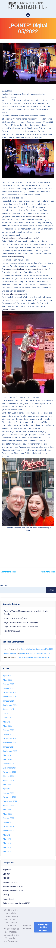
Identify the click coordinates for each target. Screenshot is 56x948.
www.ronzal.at (9, 309)
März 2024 (7, 759)
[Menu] (28, 15)
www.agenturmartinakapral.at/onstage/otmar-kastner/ (26, 269)
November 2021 (9, 831)
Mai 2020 (7, 839)
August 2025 (8, 709)
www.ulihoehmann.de (36, 216)
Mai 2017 (7, 852)
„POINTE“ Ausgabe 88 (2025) (15, 618)
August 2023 (8, 780)
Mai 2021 (7, 835)
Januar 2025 (8, 734)
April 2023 (7, 789)
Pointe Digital (8, 899)
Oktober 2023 (8, 776)
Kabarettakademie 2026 (13, 891)
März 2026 (7, 680)
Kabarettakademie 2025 (13, 886)
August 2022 (8, 806)
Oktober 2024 (8, 747)
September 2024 (10, 751)
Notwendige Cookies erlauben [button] (43, 927)
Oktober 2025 (8, 701)
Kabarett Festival (10, 882)
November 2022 (9, 797)
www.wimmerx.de (15, 257)
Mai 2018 (7, 847)
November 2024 (9, 743)
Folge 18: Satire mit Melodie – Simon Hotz (21, 627)
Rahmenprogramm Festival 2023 (16, 903)
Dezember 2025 (9, 692)
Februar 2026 (8, 684)
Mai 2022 (7, 810)
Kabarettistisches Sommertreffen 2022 (37, 649)
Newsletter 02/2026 (12, 631)
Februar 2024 (8, 764)
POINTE (6, 895)
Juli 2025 (7, 713)
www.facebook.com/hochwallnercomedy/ (21, 238)
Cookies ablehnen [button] (27, 927)
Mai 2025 (7, 722)
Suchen (3, 585)
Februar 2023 (8, 793)
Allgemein (7, 870)
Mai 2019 (7, 843)
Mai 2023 (7, 785)
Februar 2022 (8, 818)
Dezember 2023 (9, 768)
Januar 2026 (8, 688)
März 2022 (7, 814)
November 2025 (9, 697)
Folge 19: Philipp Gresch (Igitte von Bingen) (21, 622)
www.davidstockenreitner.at (14, 294)
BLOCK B (6, 878)
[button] (11, 944)
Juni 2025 (7, 718)
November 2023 (9, 772)
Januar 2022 (8, 822)
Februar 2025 (8, 730)
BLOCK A (6, 874)
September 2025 (10, 705)
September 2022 (10, 801)
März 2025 (7, 726)
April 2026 (7, 676)
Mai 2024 (7, 755)
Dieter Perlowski (9, 653)
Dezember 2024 (9, 738)
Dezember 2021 (9, 826)
